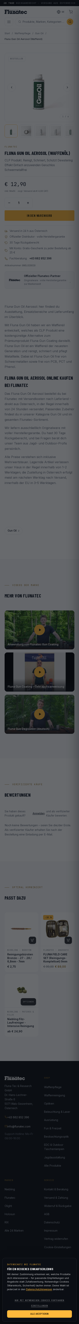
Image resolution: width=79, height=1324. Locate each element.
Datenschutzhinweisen (39, 1289)
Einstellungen (39, 1306)
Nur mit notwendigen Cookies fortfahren (39, 1300)
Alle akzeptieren (39, 1313)
